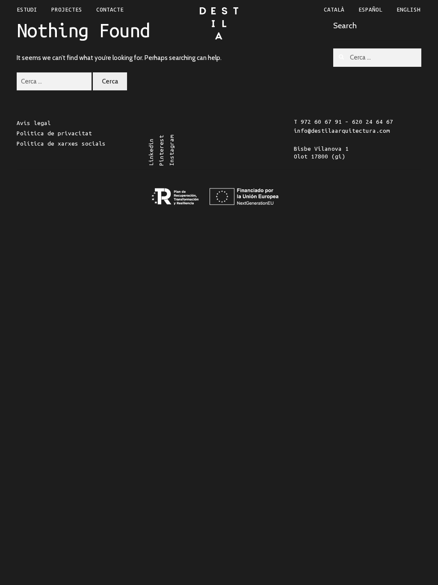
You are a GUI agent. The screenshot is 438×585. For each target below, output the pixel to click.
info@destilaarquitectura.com (342, 131)
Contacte (110, 9)
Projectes (66, 9)
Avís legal (34, 123)
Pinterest (161, 150)
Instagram (172, 150)
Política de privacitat (54, 133)
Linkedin (151, 152)
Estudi (27, 9)
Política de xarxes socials (61, 143)
